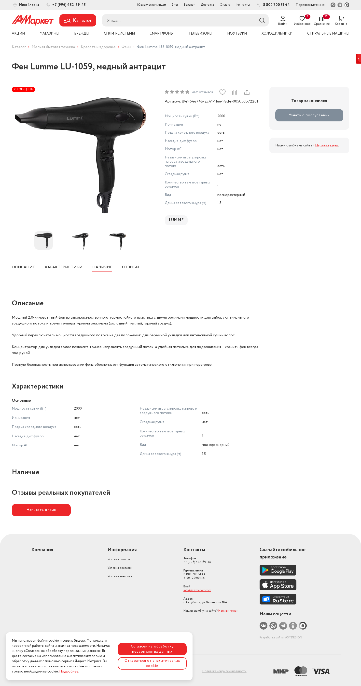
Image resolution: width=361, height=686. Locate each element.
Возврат (189, 5)
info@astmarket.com (197, 590)
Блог (175, 5)
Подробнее (68, 671)
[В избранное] (222, 92)
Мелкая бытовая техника (53, 47)
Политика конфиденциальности (224, 671)
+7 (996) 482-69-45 (197, 560)
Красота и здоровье (98, 47)
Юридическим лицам (151, 5)
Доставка (207, 5)
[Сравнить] (234, 92)
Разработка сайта (272, 637)
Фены (126, 47)
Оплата (225, 5)
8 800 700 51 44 (194, 574)
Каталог (19, 47)
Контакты (243, 5)
